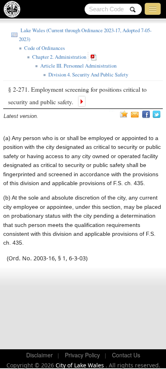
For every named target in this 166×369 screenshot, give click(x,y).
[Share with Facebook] (146, 114)
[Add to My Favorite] (124, 114)
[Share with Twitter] (157, 114)
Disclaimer (39, 355)
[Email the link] (136, 114)
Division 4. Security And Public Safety (87, 74)
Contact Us (126, 355)
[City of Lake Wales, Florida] (14, 11)
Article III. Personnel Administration (77, 65)
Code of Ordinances (44, 48)
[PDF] (95, 57)
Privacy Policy (82, 355)
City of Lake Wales (81, 365)
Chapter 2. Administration (58, 57)
